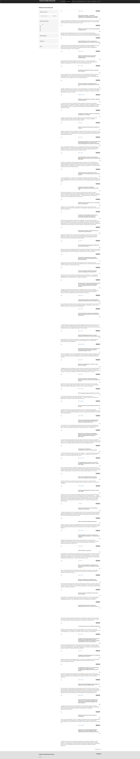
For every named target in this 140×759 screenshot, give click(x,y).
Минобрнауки (80, 1)
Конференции (94, 1)
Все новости (63, 1)
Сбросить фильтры (44, 15)
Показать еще (97, 749)
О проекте (98, 753)
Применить (54, 15)
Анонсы (99, 1)
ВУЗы (85, 1)
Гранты (88, 1)
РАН (76, 1)
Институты (69, 1)
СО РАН (73, 1)
